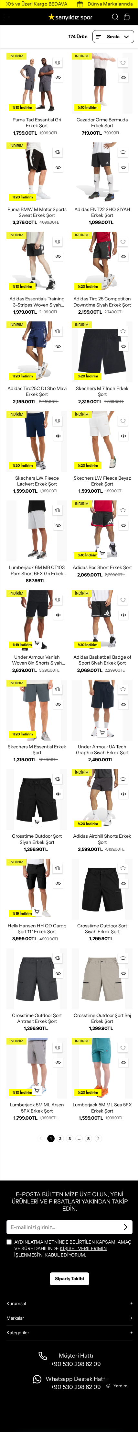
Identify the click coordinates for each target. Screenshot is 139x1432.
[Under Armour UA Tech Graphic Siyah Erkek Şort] (102, 710)
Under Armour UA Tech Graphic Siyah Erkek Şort (102, 749)
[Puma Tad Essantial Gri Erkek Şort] (36, 83)
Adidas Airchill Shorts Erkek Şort (102, 839)
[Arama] (115, 17)
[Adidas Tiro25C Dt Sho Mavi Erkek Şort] (36, 351)
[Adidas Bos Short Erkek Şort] (102, 530)
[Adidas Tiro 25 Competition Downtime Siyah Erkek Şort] (102, 262)
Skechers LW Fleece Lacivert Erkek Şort (37, 481)
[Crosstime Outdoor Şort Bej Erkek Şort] (102, 978)
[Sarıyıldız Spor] (69, 17)
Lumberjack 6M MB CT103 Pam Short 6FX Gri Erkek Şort (37, 570)
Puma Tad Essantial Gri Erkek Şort (37, 123)
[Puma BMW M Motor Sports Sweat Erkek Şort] (36, 172)
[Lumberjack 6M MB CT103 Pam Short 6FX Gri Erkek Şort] (36, 530)
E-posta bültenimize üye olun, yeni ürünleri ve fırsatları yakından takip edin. (70, 1201)
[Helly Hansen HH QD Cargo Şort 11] (36, 889)
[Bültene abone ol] (125, 1227)
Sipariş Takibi (69, 1278)
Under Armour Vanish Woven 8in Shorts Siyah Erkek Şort (37, 660)
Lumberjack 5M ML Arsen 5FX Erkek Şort (37, 1107)
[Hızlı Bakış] (58, 78)
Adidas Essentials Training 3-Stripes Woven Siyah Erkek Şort (37, 302)
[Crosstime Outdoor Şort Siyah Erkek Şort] (36, 799)
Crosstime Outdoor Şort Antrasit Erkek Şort (37, 1018)
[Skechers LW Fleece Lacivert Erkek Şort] (36, 441)
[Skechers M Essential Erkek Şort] (36, 710)
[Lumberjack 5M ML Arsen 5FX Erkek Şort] (36, 1068)
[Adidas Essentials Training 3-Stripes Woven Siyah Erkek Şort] (36, 262)
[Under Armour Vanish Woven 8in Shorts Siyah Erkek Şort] (36, 620)
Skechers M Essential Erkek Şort (37, 749)
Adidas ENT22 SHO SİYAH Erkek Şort (102, 212)
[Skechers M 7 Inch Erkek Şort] (102, 351)
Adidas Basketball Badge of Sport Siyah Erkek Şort (102, 660)
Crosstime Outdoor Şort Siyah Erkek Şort (37, 839)
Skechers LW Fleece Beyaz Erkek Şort (102, 481)
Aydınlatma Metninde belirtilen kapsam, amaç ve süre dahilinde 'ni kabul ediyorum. (72, 1248)
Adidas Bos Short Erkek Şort (102, 567)
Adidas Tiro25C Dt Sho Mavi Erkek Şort (37, 391)
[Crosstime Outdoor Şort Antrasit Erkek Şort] (36, 978)
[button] (10, 17)
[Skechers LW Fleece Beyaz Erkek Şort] (102, 441)
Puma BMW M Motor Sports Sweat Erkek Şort (37, 212)
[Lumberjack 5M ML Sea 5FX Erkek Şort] (102, 1068)
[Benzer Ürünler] (57, 62)
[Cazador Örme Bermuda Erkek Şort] (102, 83)
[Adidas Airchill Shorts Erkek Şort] (102, 799)
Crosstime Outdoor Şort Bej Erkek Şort (102, 1018)
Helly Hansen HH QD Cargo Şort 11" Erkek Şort (37, 928)
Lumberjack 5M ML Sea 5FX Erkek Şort (102, 1107)
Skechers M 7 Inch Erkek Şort (102, 391)
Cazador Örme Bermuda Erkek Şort (102, 123)
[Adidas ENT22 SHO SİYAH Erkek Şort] (102, 172)
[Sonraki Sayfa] (98, 1138)
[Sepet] (127, 17)
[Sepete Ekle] (102, 553)
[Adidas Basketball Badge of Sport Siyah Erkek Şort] (102, 620)
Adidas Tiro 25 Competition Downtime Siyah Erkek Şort (102, 302)
